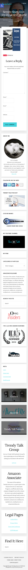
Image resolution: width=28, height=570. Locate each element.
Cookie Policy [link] (14, 519)
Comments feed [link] (7, 376)
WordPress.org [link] (6, 380)
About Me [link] (14, 412)
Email (5, 106)
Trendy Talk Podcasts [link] (14, 429)
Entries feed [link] (6, 373)
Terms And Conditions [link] (14, 526)
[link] (7, 4)
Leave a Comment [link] (14, 21)
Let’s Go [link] (14, 463)
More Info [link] (14, 174)
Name (5, 97)
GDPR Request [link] (14, 530)
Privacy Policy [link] (14, 523)
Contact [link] (14, 396)
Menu (24, 3)
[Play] (14, 242)
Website (5, 114)
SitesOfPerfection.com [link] (17, 567)
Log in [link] (4, 369)
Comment (6, 72)
